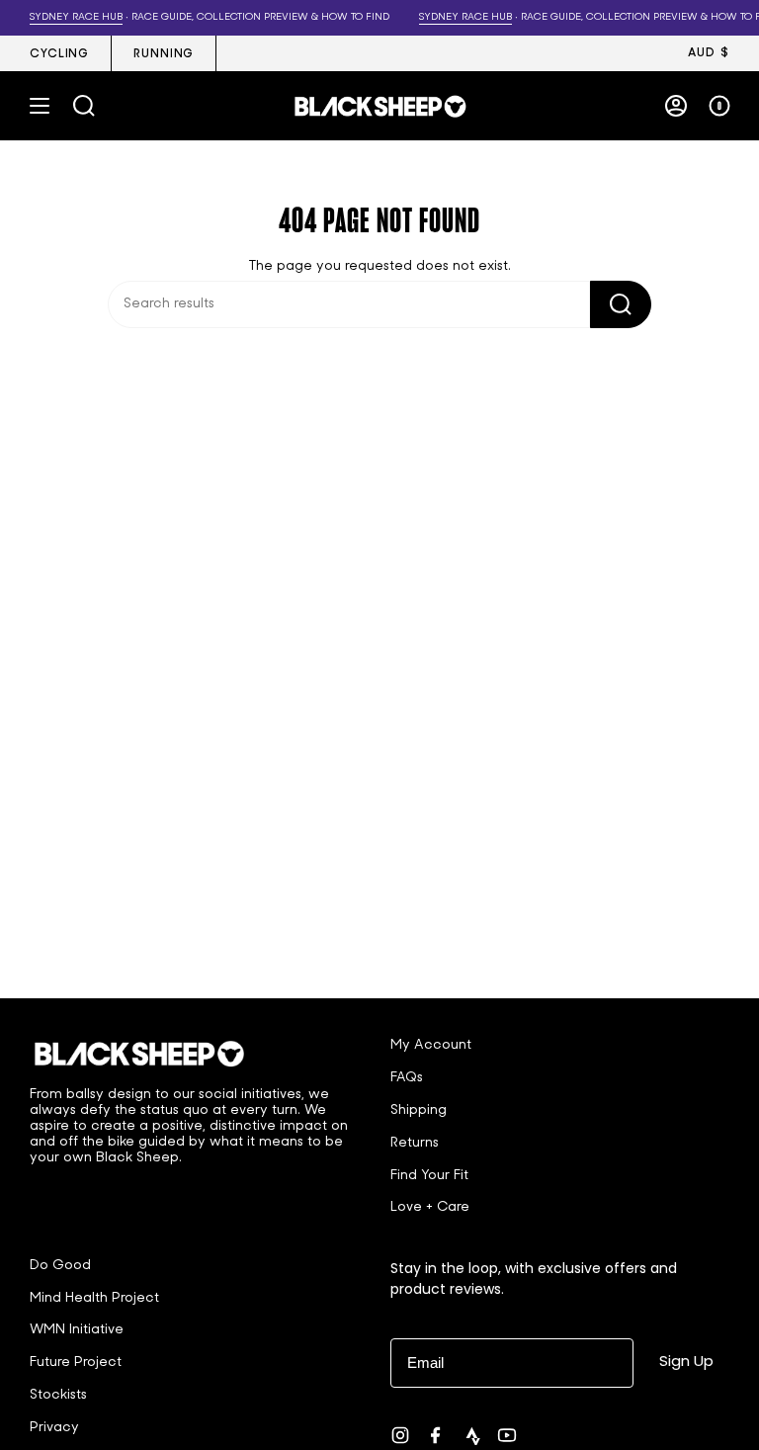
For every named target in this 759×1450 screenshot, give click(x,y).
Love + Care (429, 1207)
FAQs (406, 1077)
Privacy (54, 1427)
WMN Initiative (77, 1329)
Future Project (76, 1362)
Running (163, 54)
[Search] (620, 304)
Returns (414, 1143)
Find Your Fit (429, 1175)
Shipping (418, 1110)
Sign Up (686, 1360)
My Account (430, 1045)
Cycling (59, 54)
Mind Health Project (94, 1298)
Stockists (58, 1395)
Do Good (60, 1265)
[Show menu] (39, 105)
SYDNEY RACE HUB (65, 17)
